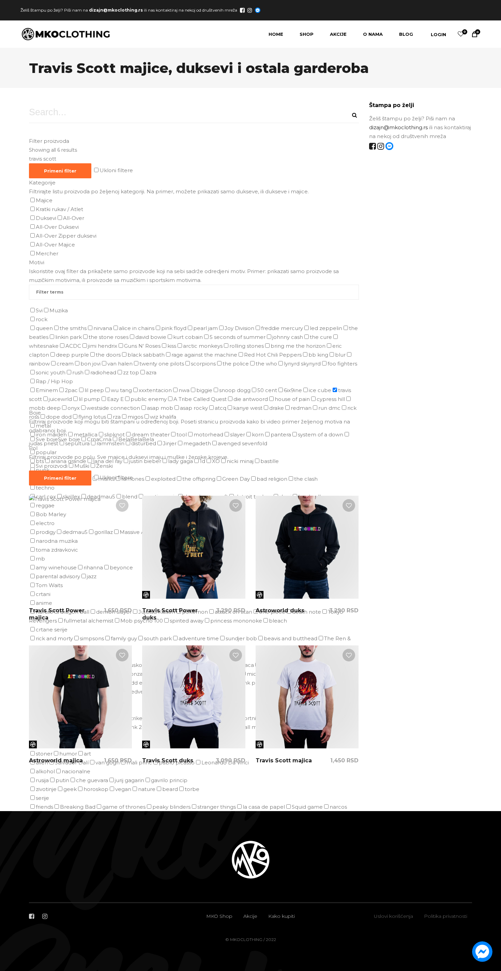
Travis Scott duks (167, 760)
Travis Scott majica (284, 760)
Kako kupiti (281, 916)
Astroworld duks (280, 610)
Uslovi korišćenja (393, 916)
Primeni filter (60, 171)
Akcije (250, 916)
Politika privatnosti (445, 916)
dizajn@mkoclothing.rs (116, 9)
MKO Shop (219, 916)
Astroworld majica (56, 760)
